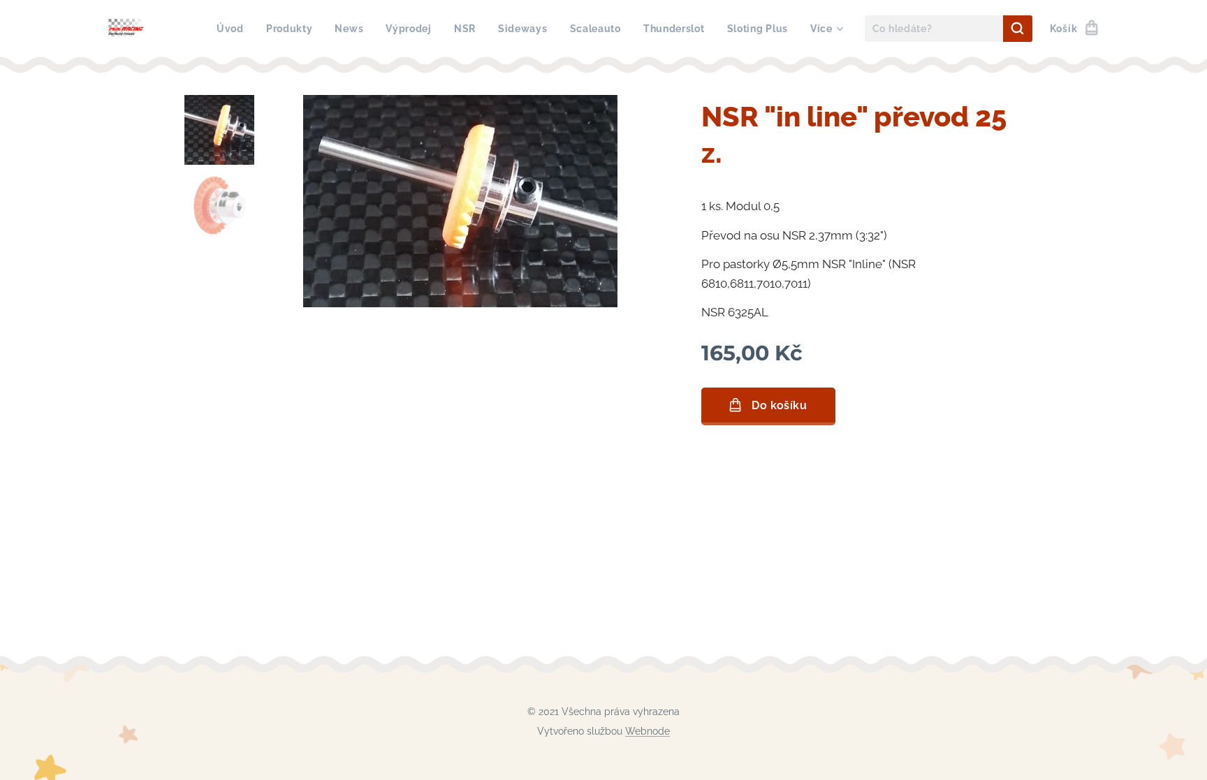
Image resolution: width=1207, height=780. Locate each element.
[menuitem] (234, 28)
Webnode (647, 731)
